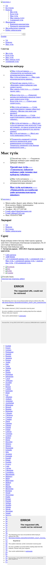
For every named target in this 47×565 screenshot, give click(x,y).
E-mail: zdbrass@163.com (15, 213)
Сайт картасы (10, 255)
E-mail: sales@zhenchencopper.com (18, 211)
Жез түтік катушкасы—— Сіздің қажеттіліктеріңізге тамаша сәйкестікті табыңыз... (25, 117)
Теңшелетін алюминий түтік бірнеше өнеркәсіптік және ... (24, 146)
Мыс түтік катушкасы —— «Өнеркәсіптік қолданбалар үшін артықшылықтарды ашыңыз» (24, 191)
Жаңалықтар (10, 22)
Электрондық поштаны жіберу (13, 279)
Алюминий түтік (16, 20)
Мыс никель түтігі (17, 18)
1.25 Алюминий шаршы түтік (17, 259)
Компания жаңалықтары (19, 24)
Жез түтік (13, 12)
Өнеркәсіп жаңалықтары (19, 26)
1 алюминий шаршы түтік (24, 261)
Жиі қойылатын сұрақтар (15, 28)
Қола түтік (14, 14)
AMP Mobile (10, 257)
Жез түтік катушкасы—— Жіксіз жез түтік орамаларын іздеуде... (24, 134)
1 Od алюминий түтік (22, 263)
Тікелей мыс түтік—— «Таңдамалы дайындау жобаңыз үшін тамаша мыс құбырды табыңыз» (23, 171)
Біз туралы (9, 8)
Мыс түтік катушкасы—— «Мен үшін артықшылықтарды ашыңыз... (25, 78)
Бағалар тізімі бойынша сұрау (12, 247)
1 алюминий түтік (36, 259)
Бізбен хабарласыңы (13, 30)
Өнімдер (8, 10)
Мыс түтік (14, 16)
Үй (6, 6)
